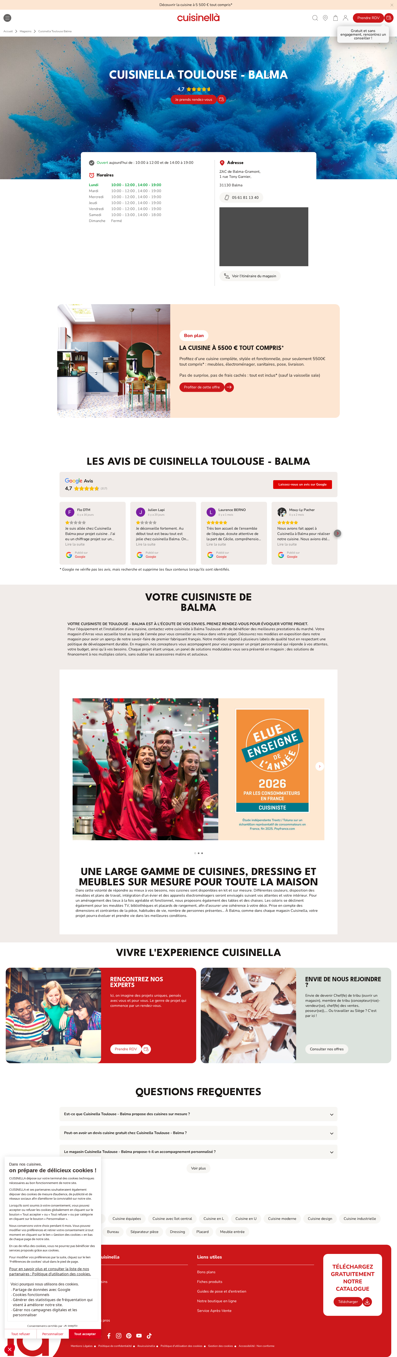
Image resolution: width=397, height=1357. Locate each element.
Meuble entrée (232, 1231)
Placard (202, 1231)
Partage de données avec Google (41, 1289)
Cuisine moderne (282, 1218)
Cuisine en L (214, 1218)
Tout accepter (85, 1334)
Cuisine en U (246, 1218)
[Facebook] (108, 1336)
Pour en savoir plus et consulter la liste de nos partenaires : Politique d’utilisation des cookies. (50, 1271)
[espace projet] (345, 17)
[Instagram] (119, 1336)
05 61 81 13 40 (245, 197)
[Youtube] (139, 1336)
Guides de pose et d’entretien (221, 1291)
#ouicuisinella (146, 1346)
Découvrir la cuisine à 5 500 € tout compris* (195, 4)
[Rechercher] (315, 18)
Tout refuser (20, 1334)
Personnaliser (52, 1334)
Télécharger (348, 1301)
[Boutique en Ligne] (335, 17)
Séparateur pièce (144, 1231)
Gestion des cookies (220, 1346)
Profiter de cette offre (202, 387)
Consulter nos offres (327, 1049)
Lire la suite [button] (75, 544)
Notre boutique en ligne (217, 1301)
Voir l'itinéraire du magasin (254, 276)
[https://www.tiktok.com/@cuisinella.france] (149, 1336)
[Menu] (7, 18)
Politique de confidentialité (115, 1346)
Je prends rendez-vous (193, 99)
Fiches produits (209, 1281)
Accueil (8, 31)
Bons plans (206, 1272)
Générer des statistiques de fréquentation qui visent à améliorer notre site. (53, 1302)
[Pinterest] (129, 1336)
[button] (9, 1349)
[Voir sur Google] (69, 512)
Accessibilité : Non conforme (256, 1346)
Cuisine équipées (127, 1218)
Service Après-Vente (214, 1310)
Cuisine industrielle (360, 1218)
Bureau (113, 1231)
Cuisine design (320, 1218)
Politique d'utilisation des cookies (181, 1346)
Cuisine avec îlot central (172, 1218)
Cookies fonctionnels (31, 1294)
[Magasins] (325, 17)
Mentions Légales (82, 1346)
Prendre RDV (368, 17)
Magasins (25, 31)
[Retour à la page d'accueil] (198, 18)
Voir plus (198, 1168)
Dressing (177, 1231)
